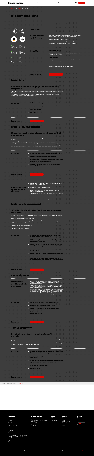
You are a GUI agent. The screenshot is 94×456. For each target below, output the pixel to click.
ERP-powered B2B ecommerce (14, 434)
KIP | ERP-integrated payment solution (16, 425)
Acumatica (33, 417)
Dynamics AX (33, 424)
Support (63, 424)
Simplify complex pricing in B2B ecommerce (17, 435)
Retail (9, 431)
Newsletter (80, 416)
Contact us (72, 450)
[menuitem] (82, 450)
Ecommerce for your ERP (36, 416)
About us (10, 417)
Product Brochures (66, 421)
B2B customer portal (12, 437)
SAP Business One (34, 425)
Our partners (54, 420)
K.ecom (19, 8)
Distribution (10, 429)
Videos (63, 425)
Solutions (37, 2)
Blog (63, 417)
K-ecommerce (11, 416)
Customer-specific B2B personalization (16, 436)
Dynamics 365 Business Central (37, 419)
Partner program (54, 417)
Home (3, 383)
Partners (53, 2)
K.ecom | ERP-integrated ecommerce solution (18, 423)
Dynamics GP (33, 421)
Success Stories (65, 422)
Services (10, 420)
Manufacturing (11, 430)
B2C (9, 440)
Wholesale (10, 432)
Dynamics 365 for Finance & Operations (39, 420)
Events (63, 420)
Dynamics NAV (34, 422)
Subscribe (81, 423)
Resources (60, 2)
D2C (9, 441)
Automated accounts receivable (15, 439)
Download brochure (56, 74)
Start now (81, 2)
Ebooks (63, 419)
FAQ (9, 421)
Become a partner (55, 419)
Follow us (79, 427)
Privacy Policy (63, 450)
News (9, 419)
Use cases (45, 2)
